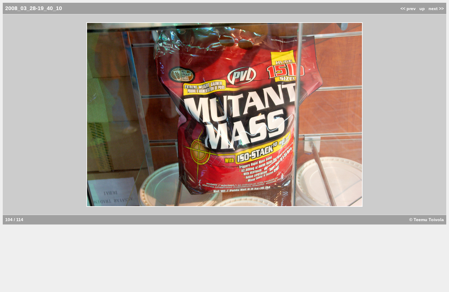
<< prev (408, 8)
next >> (436, 8)
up (422, 8)
